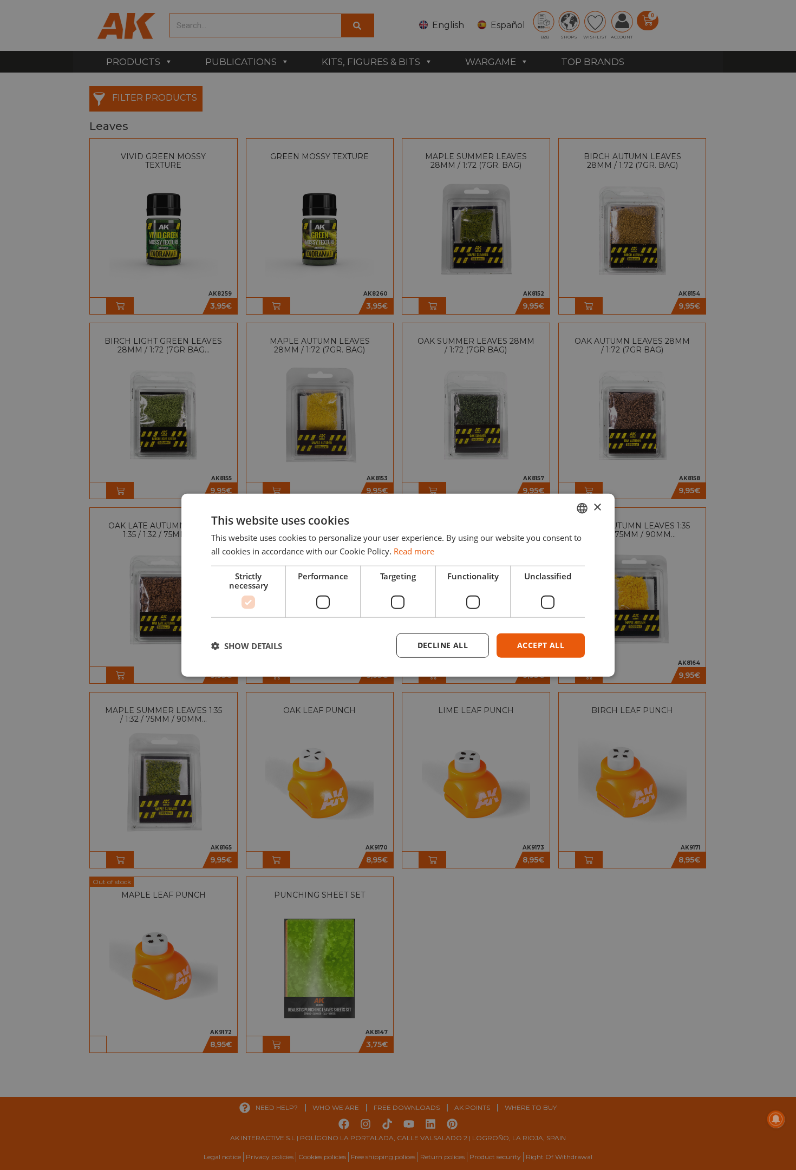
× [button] (597, 508)
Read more (414, 550)
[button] (246, 645)
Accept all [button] (540, 645)
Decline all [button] (442, 645)
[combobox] (582, 507)
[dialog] (398, 585)
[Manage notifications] (776, 1119)
